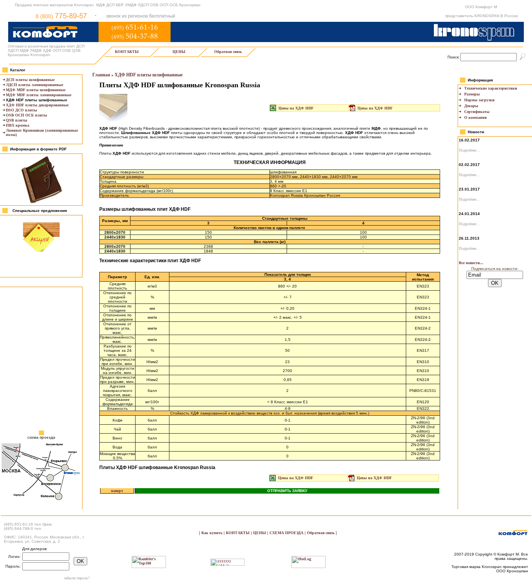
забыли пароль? (77, 578)
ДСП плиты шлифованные (30, 80)
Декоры (471, 106)
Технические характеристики (490, 88)
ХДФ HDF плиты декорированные (37, 105)
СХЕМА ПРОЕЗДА (286, 533)
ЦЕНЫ (179, 51)
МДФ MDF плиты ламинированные (38, 95)
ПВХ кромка (17, 125)
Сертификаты (477, 111)
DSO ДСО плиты (21, 110)
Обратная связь (228, 51)
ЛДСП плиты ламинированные (34, 85)
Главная (101, 75)
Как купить (212, 533)
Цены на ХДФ (296, 108)
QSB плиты (16, 120)
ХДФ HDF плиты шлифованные (149, 75)
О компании (475, 117)
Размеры (472, 94)
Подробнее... (469, 150)
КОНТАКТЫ (127, 51)
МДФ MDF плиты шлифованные (35, 90)
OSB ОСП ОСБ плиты (26, 115)
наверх (117, 491)
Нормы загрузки (479, 100)
